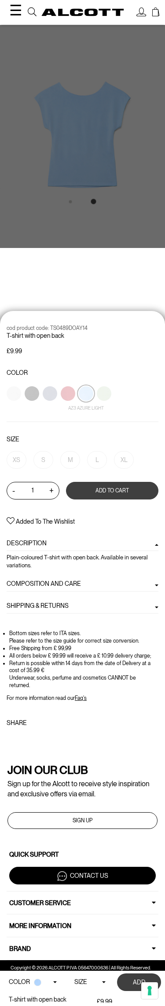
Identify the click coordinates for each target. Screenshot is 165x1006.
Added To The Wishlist (45, 521)
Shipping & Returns (38, 605)
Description (27, 543)
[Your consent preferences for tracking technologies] (149, 990)
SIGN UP (82, 820)
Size (13, 439)
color (17, 372)
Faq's (81, 698)
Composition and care (44, 583)
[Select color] (14, 409)
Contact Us (89, 875)
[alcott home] (82, 12)
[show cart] (156, 13)
